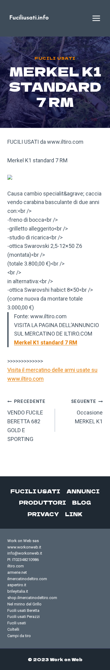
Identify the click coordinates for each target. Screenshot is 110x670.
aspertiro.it (16, 585)
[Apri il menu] (96, 18)
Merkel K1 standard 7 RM (45, 342)
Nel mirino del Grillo (24, 604)
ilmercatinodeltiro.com (27, 579)
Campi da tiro (19, 635)
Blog (81, 502)
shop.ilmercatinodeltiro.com (32, 597)
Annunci (83, 491)
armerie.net (17, 572)
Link (73, 514)
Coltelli (13, 629)
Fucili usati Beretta (23, 610)
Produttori (42, 502)
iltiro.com (15, 566)
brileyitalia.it (17, 591)
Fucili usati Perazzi (23, 616)
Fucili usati (55, 58)
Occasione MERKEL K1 (87, 412)
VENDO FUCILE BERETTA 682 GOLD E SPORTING (26, 420)
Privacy (43, 514)
